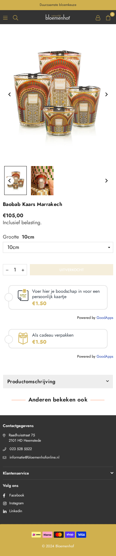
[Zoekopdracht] (15, 17)
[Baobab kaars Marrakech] (15, 180)
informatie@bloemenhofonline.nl (34, 457)
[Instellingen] (98, 17)
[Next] (106, 94)
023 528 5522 (21, 448)
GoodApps (105, 317)
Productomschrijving (31, 381)
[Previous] (10, 94)
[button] (108, 17)
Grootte (18, 236)
